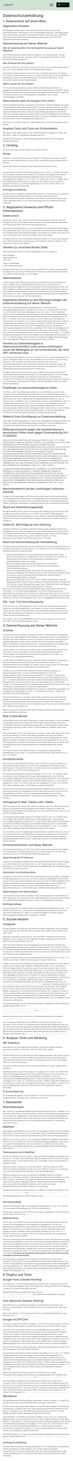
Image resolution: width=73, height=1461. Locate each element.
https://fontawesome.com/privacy (27, 1315)
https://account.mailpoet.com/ (25, 1148)
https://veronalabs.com (11, 1052)
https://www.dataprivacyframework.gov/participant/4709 (46, 1270)
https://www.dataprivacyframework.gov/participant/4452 (46, 1034)
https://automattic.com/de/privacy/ (38, 1214)
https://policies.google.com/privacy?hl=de (18, 1297)
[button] (51, 4)
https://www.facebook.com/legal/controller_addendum (22, 984)
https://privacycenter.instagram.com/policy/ (18, 1010)
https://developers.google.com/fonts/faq (17, 1294)
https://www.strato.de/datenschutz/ (15, 169)
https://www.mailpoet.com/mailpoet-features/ (44, 1192)
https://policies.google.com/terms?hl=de (51, 1377)
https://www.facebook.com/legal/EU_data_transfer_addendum (25, 1008)
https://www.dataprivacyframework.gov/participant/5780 (46, 1392)
